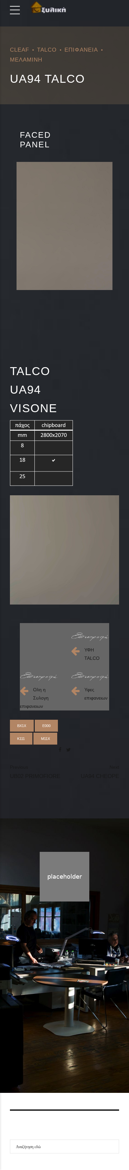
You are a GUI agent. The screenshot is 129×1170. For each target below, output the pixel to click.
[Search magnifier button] (112, 1146)
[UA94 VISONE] (64, 226)
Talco (47, 50)
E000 (46, 726)
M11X (45, 739)
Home (38, 1055)
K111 (21, 739)
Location (88, 1055)
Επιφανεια (81, 50)
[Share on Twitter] (68, 749)
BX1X (21, 726)
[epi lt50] (90, 636)
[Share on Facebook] (60, 749)
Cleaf (19, 50)
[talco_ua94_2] (64, 550)
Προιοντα (61, 1055)
